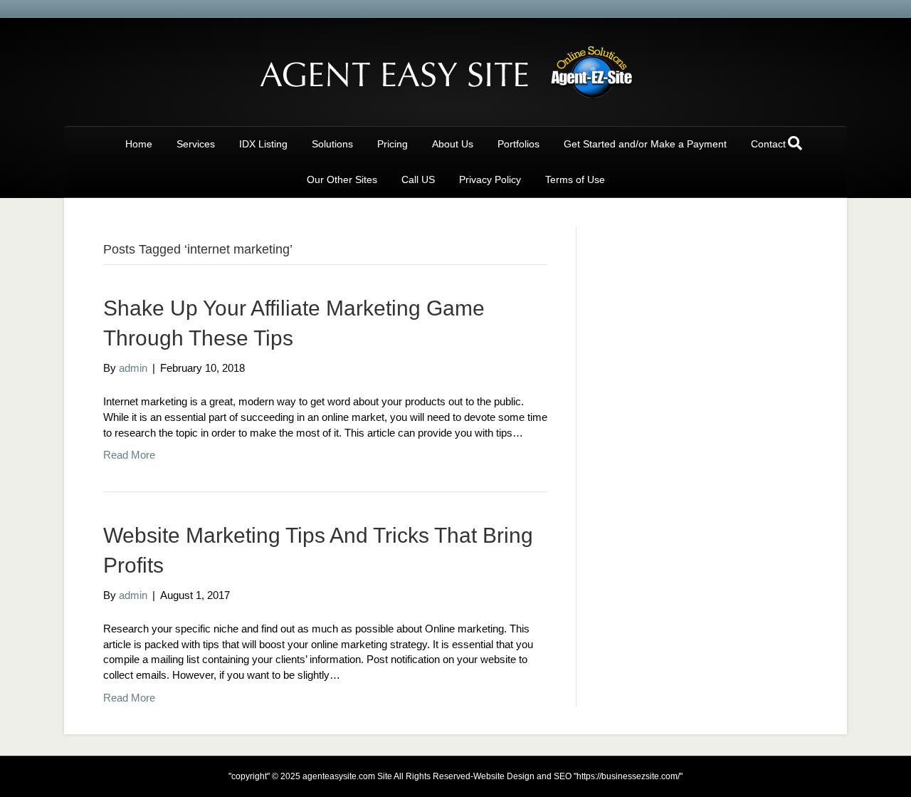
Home (138, 144)
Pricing (392, 144)
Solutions (332, 144)
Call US (418, 179)
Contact (768, 144)
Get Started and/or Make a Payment (645, 144)
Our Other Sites (342, 179)
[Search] (795, 143)
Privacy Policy (490, 179)
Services (196, 144)
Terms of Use (575, 179)
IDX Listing (263, 144)
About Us (452, 144)
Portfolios (518, 144)
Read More (129, 455)
